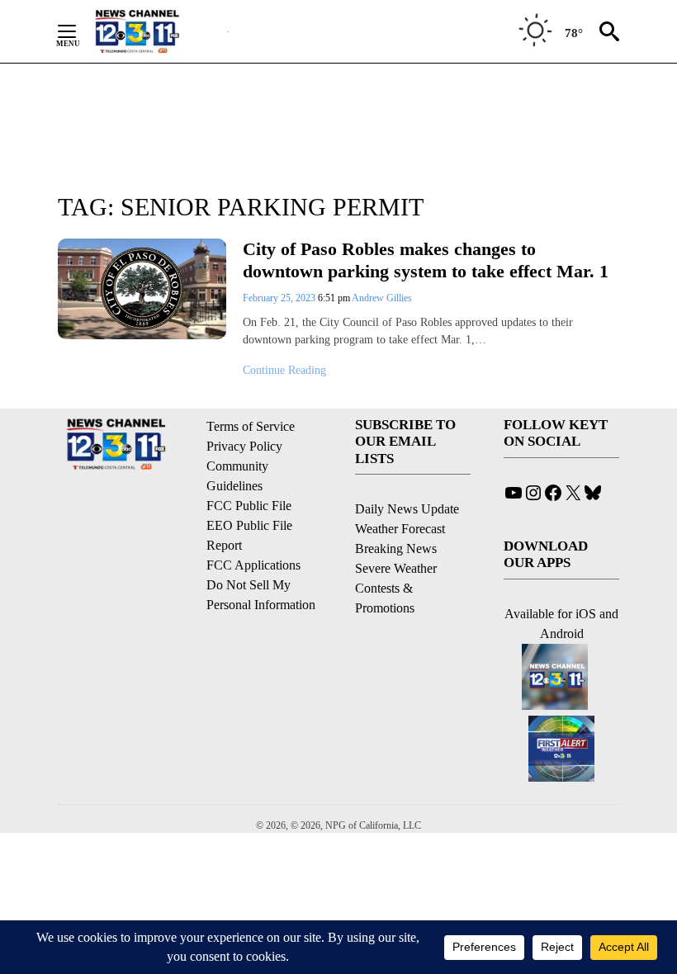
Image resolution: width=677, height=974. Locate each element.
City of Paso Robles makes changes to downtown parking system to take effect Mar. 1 (425, 260)
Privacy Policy (244, 446)
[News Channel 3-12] (158, 31)
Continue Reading (284, 370)
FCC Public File (248, 506)
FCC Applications (253, 565)
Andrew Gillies (382, 298)
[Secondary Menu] (79, 31)
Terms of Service (250, 426)
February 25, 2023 (280, 298)
